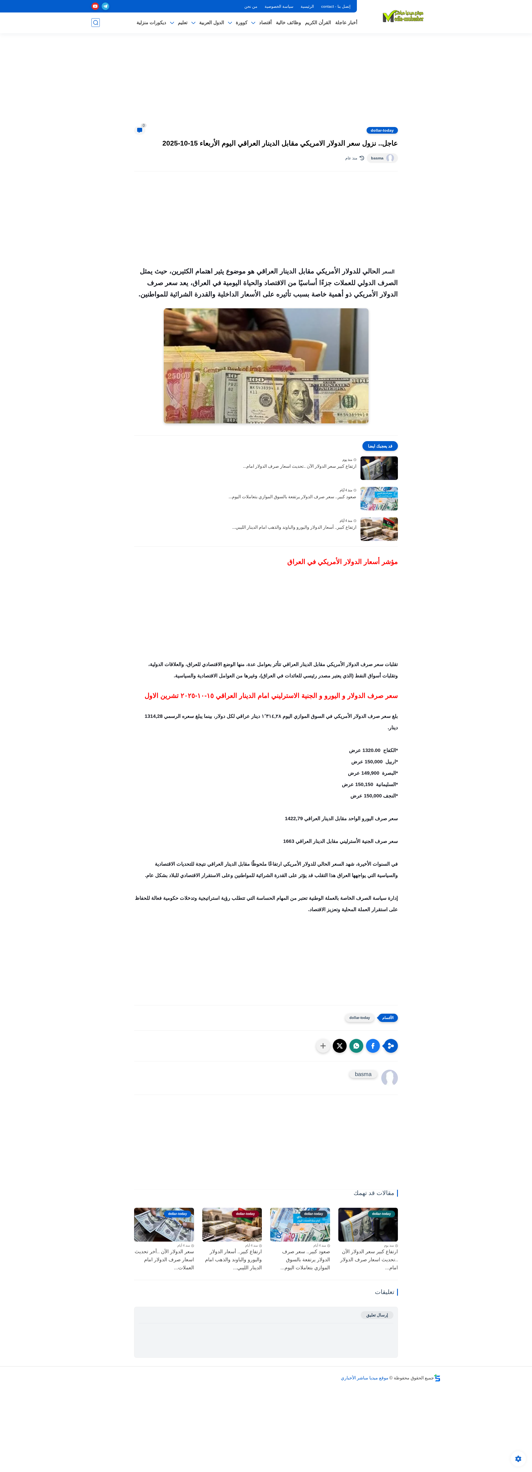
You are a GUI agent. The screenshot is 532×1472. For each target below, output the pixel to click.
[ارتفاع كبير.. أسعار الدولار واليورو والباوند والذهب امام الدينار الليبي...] (379, 529)
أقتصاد (265, 22)
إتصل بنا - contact (336, 6)
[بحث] (95, 22)
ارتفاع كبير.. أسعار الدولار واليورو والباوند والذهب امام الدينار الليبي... (294, 527)
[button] (373, 1046)
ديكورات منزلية (151, 22)
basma (377, 158)
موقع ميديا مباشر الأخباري (364, 1378)
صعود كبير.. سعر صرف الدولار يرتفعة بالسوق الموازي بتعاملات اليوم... (292, 496)
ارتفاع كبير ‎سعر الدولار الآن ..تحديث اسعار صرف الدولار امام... (299, 466)
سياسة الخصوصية (279, 6)
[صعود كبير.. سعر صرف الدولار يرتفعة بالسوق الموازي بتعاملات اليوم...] (379, 498)
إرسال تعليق (377, 1315)
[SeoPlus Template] (437, 1378)
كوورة (241, 22)
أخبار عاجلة (346, 22)
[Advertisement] (266, 83)
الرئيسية (307, 6)
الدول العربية (211, 22)
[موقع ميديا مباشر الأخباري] (403, 16)
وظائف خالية (288, 22)
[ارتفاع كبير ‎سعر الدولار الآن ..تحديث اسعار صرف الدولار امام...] (379, 468)
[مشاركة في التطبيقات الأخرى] (323, 1046)
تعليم (183, 22)
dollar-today (382, 130)
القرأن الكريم (318, 22)
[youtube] (95, 6)
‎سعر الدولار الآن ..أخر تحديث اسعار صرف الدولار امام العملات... (164, 1259)
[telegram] (105, 6)
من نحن (250, 6)
